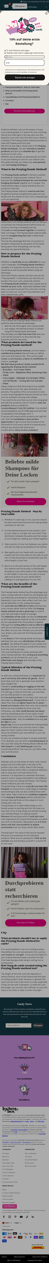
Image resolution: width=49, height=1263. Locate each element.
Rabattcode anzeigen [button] (25, 77)
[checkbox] (24, 57)
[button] (46, 13)
